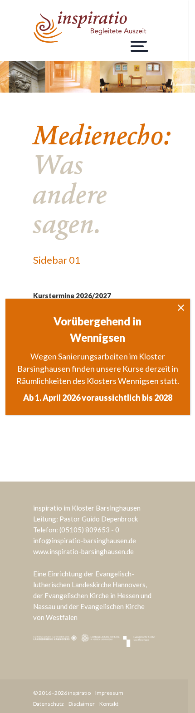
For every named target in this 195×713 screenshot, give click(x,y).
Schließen (181, 308)
